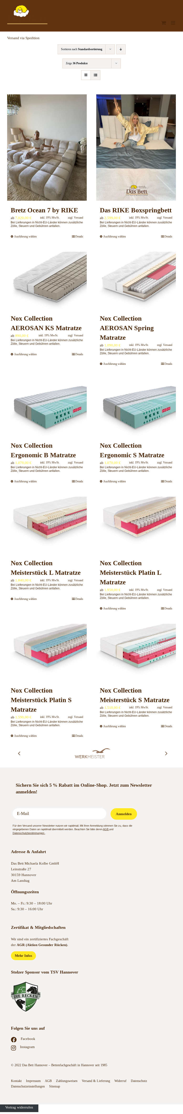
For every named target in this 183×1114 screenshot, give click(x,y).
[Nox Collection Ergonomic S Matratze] (136, 407)
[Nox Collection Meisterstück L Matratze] (47, 525)
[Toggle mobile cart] (163, 22)
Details (79, 236)
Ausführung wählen (25, 236)
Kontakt (16, 1081)
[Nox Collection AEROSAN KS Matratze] (47, 280)
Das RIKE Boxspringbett (136, 210)
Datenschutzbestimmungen (29, 833)
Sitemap (54, 1086)
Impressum (33, 1081)
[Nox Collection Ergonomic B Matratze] (47, 407)
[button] (19, 753)
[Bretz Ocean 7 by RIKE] (47, 147)
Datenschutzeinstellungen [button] (28, 1086)
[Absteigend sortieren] (121, 49)
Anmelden (124, 814)
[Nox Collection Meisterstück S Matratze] (136, 652)
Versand (78, 217)
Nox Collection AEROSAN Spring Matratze (127, 328)
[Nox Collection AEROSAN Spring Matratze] (136, 280)
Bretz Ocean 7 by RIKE (44, 210)
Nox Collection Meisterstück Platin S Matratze (41, 700)
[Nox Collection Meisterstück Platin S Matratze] (47, 652)
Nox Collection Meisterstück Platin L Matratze (130, 572)
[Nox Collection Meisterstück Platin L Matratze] (136, 525)
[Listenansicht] (95, 75)
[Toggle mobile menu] (173, 22)
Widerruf (120, 1081)
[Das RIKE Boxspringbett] (136, 147)
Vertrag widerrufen (19, 1107)
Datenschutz (139, 1081)
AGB (106, 829)
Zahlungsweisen (66, 1081)
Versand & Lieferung (96, 1081)
